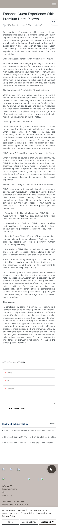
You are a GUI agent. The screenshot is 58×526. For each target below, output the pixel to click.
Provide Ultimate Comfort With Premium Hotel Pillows (44, 437)
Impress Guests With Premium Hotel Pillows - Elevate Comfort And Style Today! (44, 430)
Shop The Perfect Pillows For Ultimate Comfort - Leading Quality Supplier (20, 430)
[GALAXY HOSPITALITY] (33, 479)
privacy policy (8, 516)
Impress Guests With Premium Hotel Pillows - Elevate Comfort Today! (16, 437)
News (52, 424)
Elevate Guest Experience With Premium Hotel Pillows (44, 442)
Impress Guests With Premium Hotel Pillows (16, 442)
